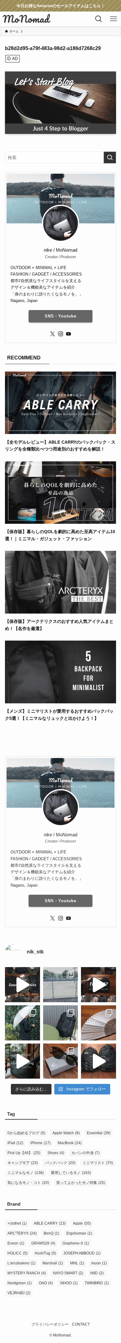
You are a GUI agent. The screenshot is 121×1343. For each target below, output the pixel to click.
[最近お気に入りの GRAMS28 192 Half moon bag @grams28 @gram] (22, 1061)
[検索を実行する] (110, 157)
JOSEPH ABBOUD (82, 1253)
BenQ (51, 1233)
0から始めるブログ (26, 1133)
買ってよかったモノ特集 (80, 1183)
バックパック (60, 1163)
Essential (98, 1133)
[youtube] (68, 334)
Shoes (55, 1153)
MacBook (70, 1143)
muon (99, 1263)
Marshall (53, 1263)
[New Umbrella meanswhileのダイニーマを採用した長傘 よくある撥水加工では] (22, 1022)
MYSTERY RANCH (26, 1273)
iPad (15, 1143)
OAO (46, 1283)
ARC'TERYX (22, 1233)
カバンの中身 (85, 1153)
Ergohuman (79, 1233)
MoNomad (26, 19)
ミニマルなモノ (25, 1173)
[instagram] (60, 334)
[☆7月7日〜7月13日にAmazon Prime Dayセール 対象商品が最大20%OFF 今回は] (98, 984)
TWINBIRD (97, 1283)
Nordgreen (19, 1283)
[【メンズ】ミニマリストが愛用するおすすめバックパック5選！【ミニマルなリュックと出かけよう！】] (60, 699)
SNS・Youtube (60, 316)
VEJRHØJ (18, 1293)
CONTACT (81, 1324)
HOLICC (17, 1253)
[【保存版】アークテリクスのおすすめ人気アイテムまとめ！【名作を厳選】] (60, 610)
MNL (77, 1263)
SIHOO (69, 1283)
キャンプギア (22, 1163)
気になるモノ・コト (28, 1183)
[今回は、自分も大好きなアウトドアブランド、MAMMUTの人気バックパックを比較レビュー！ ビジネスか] (22, 984)
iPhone (40, 1143)
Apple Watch (66, 1133)
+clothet (17, 1223)
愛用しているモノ (71, 1173)
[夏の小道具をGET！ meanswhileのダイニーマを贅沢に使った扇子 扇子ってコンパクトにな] (98, 1022)
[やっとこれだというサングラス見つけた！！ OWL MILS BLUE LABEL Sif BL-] (60, 1061)
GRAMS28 (43, 1243)
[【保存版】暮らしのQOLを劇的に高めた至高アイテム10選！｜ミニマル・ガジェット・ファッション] (60, 520)
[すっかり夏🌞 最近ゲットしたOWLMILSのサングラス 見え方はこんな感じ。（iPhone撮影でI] (60, 984)
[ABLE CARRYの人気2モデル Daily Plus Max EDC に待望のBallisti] (98, 1061)
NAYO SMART (68, 1273)
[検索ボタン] (98, 18)
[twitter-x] (52, 334)
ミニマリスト (98, 1163)
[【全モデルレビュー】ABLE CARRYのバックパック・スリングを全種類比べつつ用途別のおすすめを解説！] (60, 430)
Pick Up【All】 (23, 1153)
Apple (82, 1223)
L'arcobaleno (21, 1263)
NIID (97, 1273)
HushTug (45, 1253)
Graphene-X (75, 1243)
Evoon (15, 1243)
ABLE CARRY (50, 1223)
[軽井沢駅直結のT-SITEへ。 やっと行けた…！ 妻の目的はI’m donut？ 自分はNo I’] (60, 1022)
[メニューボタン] (113, 18)
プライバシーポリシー (50, 1324)
